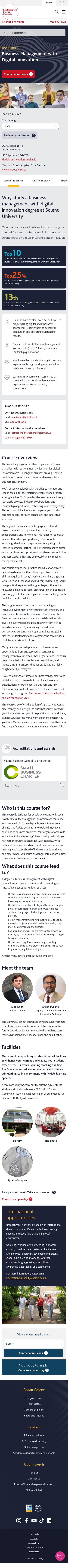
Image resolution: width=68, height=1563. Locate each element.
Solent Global (34, 1490)
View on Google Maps (14, 169)
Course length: (10, 120)
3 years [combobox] (8, 126)
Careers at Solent (34, 1409)
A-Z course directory (34, 1441)
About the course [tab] (13, 180)
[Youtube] (34, 1522)
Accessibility (34, 1542)
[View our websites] (62, 3)
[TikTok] (41, 1522)
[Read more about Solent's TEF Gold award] (29, 1509)
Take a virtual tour (34, 1435)
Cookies (34, 1538)
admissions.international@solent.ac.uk (31, 432)
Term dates (34, 1403)
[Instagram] (18, 1522)
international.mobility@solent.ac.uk (26, 1278)
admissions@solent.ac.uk (24, 417)
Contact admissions (16, 74)
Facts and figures (34, 1415)
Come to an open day (15, 1199)
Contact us (34, 1478)
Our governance (34, 1398)
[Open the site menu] (63, 11)
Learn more (12, 785)
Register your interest (17, 135)
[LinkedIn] (49, 1522)
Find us (34, 1472)
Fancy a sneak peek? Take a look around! (26, 1192)
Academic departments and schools (34, 1452)
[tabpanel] (34, 757)
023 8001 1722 (58, 21)
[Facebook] (26, 1522)
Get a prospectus (34, 1447)
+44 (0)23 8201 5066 (21, 437)
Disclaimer (34, 1551)
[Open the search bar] (56, 11)
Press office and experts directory (34, 1484)
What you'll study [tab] (41, 180)
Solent (49, 2)
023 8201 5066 (18, 421)
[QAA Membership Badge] (38, 1509)
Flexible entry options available (19, 159)
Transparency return (34, 1547)
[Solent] (10, 12)
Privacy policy (34, 1533)
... (9, 32)
